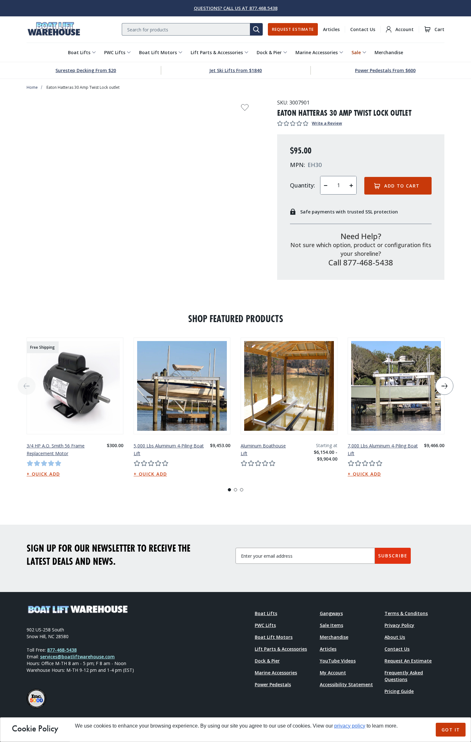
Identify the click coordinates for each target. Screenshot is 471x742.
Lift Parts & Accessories (217, 52)
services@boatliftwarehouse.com (77, 657)
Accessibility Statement (346, 684)
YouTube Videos (338, 661)
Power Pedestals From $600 (385, 70)
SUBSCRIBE (393, 556)
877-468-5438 (62, 650)
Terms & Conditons (406, 613)
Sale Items (331, 625)
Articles (331, 29)
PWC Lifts (114, 52)
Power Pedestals (273, 684)
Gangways (331, 613)
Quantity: (302, 185)
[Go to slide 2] (235, 489)
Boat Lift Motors (158, 52)
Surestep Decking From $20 (85, 70)
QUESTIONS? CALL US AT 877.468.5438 (235, 8)
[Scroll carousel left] (27, 386)
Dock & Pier (269, 52)
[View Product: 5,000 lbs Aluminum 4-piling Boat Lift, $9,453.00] (182, 386)
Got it (451, 730)
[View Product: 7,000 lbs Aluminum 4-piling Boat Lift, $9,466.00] (396, 386)
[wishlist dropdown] (245, 109)
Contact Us (362, 29)
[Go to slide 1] (229, 489)
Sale (356, 52)
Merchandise (389, 52)
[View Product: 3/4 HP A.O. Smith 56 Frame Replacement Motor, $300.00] (75, 386)
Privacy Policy (399, 625)
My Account (333, 673)
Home (32, 87)
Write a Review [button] (327, 123)
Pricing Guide (399, 691)
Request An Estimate (408, 661)
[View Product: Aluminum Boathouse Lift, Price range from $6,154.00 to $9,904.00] (289, 386)
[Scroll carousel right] (444, 386)
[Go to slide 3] (241, 489)
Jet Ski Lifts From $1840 (235, 70)
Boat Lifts (79, 52)
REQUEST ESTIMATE (293, 29)
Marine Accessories (316, 52)
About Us (394, 637)
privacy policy (349, 726)
